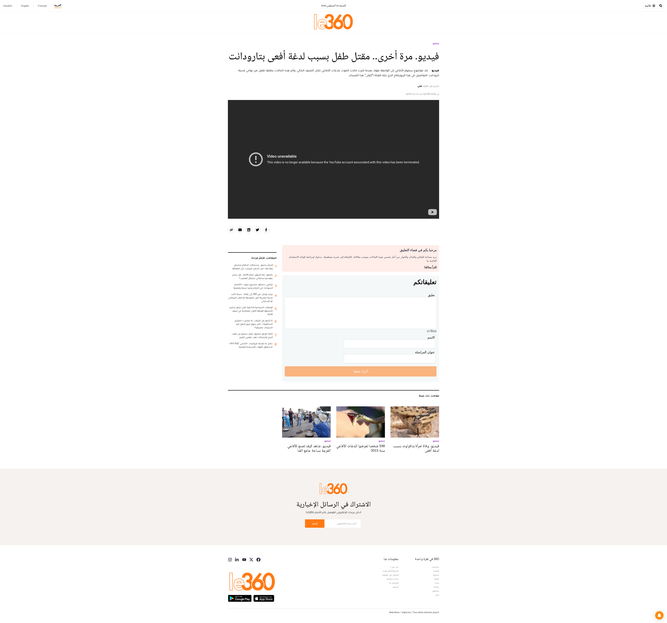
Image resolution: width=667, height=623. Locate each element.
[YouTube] (244, 559)
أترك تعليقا (361, 371)
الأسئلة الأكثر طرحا (390, 571)
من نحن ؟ (394, 567)
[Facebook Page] (258, 559)
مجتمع (436, 43)
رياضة (436, 587)
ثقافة (436, 579)
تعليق (431, 295)
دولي (437, 595)
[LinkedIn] (237, 559)
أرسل (315, 523)
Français (42, 5)
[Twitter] (251, 559)
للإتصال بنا (393, 583)
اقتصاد (436, 571)
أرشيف (395, 587)
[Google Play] (240, 598)
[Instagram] (230, 559)
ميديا (437, 583)
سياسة (436, 567)
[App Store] (263, 598)
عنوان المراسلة (425, 352)
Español (7, 5)
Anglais (25, 5)
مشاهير (436, 591)
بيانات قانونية (392, 579)
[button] (659, 615)
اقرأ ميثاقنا (430, 267)
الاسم (431, 337)
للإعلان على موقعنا (390, 575)
